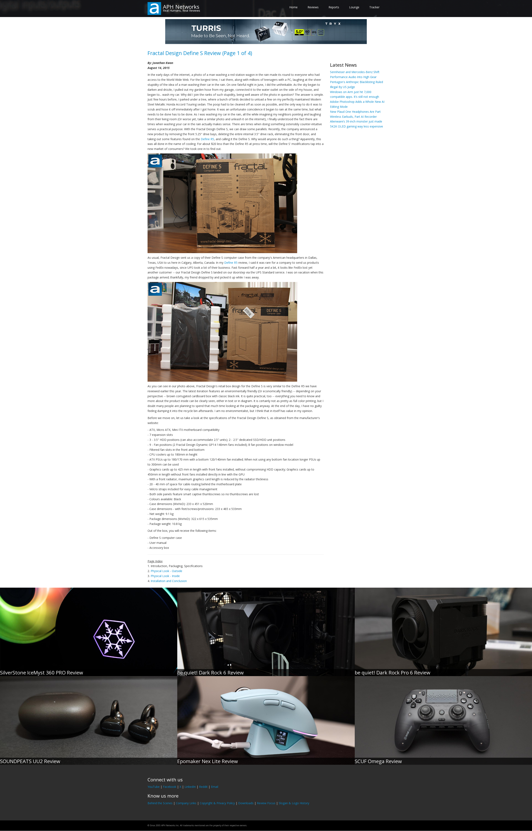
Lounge (354, 7)
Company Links (186, 803)
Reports (334, 7)
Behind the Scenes (160, 803)
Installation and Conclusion (169, 581)
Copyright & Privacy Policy (217, 803)
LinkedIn (190, 787)
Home (293, 7)
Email (214, 787)
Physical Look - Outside (166, 571)
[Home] (154, 8)
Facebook (169, 787)
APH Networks (181, 6)
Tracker (374, 7)
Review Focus (266, 803)
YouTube (154, 787)
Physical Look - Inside (165, 576)
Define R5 (207, 139)
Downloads (246, 803)
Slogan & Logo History (294, 803)
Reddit (203, 787)
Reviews (313, 7)
